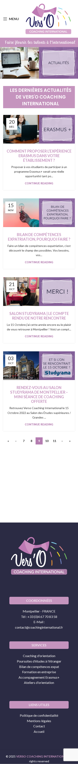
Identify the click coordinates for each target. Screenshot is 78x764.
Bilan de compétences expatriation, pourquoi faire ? (39, 236)
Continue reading (39, 183)
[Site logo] (48, 18)
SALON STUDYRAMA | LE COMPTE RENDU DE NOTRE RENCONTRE (39, 315)
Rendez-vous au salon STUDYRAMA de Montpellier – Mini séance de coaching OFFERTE (39, 394)
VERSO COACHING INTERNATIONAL (42, 756)
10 (46, 441)
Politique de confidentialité (39, 715)
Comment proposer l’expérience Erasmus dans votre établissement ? (39, 156)
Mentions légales (39, 721)
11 (54, 441)
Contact (39, 726)
